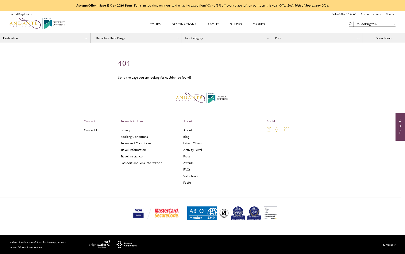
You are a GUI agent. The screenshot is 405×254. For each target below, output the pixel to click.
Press (186, 156)
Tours (155, 24)
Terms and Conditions (136, 143)
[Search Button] (393, 24)
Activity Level (192, 150)
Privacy (125, 130)
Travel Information (133, 150)
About (213, 24)
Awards (188, 163)
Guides (236, 24)
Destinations (184, 24)
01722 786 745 (348, 14)
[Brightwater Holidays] (99, 244)
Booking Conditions (134, 137)
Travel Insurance (132, 156)
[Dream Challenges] (126, 244)
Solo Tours (190, 176)
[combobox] (45, 38)
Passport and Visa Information (141, 163)
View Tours (384, 38)
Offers (259, 24)
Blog (186, 137)
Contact (391, 14)
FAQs (187, 169)
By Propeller (389, 244)
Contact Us (92, 130)
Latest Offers (192, 143)
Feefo (187, 182)
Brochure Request (371, 14)
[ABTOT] (202, 219)
